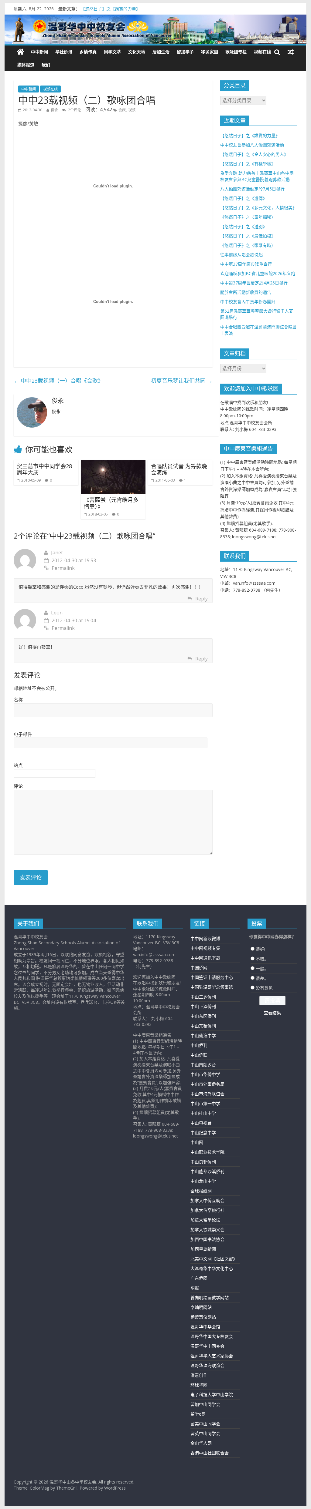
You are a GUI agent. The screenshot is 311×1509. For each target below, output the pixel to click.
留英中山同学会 (205, 1433)
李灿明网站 (201, 1307)
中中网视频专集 (205, 948)
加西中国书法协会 (207, 1239)
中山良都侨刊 (203, 1162)
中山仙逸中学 (203, 1035)
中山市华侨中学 (205, 1074)
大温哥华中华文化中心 (211, 1268)
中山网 (196, 1142)
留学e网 (198, 1414)
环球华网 (198, 1385)
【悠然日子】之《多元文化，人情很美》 (258, 207)
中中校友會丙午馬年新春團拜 (247, 301)
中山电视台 (201, 1123)
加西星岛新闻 (203, 1249)
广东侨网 (198, 1278)
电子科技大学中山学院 (211, 1394)
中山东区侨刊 (203, 1016)
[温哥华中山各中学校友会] (155, 29)
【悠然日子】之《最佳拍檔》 (247, 236)
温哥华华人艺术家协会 (211, 1356)
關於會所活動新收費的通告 (245, 292)
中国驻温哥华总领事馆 (211, 987)
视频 (131, 110)
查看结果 (272, 1013)
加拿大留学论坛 (205, 1220)
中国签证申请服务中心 (211, 977)
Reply (201, 598)
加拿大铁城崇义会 (207, 1229)
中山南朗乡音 (203, 1064)
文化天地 (136, 52)
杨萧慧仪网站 (203, 1317)
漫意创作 (198, 1375)
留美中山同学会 (205, 1424)
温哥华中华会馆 (205, 1326)
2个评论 (74, 110)
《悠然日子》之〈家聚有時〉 (247, 245)
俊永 (54, 110)
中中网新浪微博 (205, 938)
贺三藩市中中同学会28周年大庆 (44, 469)
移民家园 (209, 52)
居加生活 (160, 52)
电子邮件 (23, 734)
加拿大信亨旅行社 (207, 1210)
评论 (18, 786)
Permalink (63, 568)
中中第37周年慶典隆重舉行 (246, 264)
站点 (18, 765)
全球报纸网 (201, 1191)
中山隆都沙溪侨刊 (207, 1171)
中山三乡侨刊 (203, 997)
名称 (18, 700)
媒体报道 (25, 65)
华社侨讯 (63, 52)
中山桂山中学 (203, 1113)
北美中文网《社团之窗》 (213, 1259)
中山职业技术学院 (207, 1152)
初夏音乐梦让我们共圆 (182, 380)
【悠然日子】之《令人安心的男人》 (254, 154)
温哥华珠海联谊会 (207, 1365)
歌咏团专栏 (236, 52)
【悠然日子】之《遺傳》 (243, 198)
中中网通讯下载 (205, 958)
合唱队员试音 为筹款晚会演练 (179, 469)
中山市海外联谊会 (207, 1094)
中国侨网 (198, 967)
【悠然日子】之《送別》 (243, 226)
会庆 (122, 110)
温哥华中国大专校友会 (211, 1336)
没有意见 (264, 988)
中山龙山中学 (203, 1181)
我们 (46, 65)
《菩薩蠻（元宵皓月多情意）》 (111, 503)
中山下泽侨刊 (203, 1006)
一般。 (262, 968)
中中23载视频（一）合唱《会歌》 (58, 380)
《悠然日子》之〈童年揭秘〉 (247, 217)
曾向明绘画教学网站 (209, 1297)
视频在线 (262, 52)
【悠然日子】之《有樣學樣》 (247, 163)
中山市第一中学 (205, 1103)
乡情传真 (88, 52)
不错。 (262, 959)
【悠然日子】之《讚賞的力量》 (110, 9)
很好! (260, 949)
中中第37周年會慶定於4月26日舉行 (254, 283)
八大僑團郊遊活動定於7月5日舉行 (252, 189)
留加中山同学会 (205, 1404)
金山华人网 (201, 1443)
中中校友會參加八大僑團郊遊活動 (252, 145)
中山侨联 (198, 1055)
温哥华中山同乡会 (207, 1346)
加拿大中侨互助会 (207, 1200)
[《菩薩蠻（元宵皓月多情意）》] (113, 463)
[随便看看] (290, 51)
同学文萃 (112, 52)
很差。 (262, 978)
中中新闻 (39, 52)
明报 (194, 1288)
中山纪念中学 (203, 1132)
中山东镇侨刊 (203, 1026)
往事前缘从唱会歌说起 (241, 254)
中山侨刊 (198, 1045)
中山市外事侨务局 (207, 1084)
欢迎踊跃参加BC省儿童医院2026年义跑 (257, 273)
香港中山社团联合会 (209, 1453)
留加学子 (185, 52)
